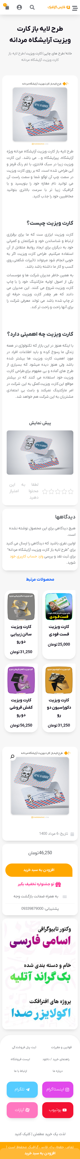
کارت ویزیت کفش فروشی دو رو (21, 708)
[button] (32, 7)
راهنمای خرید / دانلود (55, 1059)
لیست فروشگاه (20, 1059)
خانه (69, 53)
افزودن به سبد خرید (38, 870)
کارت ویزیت (34, 53)
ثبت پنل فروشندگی (24, 1047)
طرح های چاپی (54, 53)
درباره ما (58, 1071)
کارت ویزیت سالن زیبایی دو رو (21, 634)
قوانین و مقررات (61, 1047)
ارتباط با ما (20, 1071)
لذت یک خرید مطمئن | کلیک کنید (40, 1134)
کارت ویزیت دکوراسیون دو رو (59, 708)
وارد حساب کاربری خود (26, 556)
